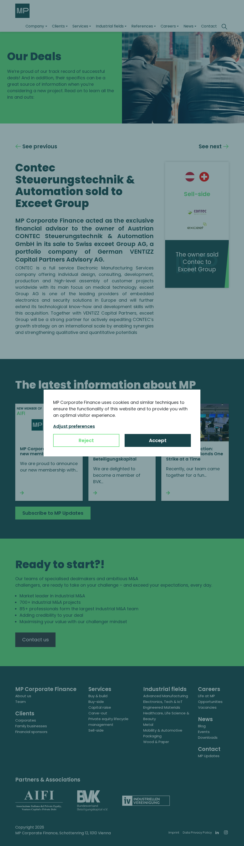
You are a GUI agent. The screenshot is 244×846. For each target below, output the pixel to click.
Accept (158, 440)
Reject (86, 440)
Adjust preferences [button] (74, 426)
